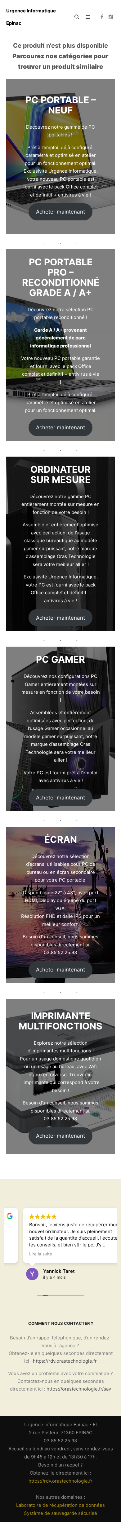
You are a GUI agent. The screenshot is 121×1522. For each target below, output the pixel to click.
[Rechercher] (77, 17)
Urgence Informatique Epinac (31, 17)
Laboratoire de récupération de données (60, 1505)
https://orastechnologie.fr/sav (79, 1389)
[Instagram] (111, 17)
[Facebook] (102, 17)
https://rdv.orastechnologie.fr (65, 1361)
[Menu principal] (88, 17)
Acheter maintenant (60, 212)
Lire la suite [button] (23, 1253)
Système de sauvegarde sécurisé (60, 1513)
